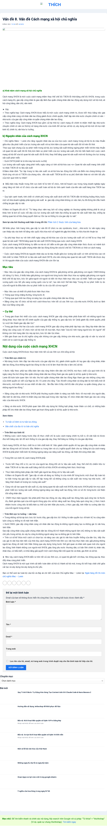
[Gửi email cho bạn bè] (19, 583)
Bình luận (11, 602)
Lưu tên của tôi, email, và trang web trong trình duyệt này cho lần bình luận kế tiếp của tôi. (51, 661)
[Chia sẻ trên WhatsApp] (5, 583)
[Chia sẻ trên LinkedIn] (28, 583)
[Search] (103, 4)
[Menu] (4, 4)
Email (9, 637)
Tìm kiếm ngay (69, 822)
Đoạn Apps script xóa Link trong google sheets (37, 777)
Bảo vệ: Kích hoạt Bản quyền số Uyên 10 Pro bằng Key (39, 721)
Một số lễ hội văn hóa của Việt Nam (32, 749)
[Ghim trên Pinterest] (24, 583)
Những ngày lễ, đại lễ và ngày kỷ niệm (33, 763)
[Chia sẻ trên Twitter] (14, 583)
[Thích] (53, 4)
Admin (21, 24)
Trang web (11, 649)
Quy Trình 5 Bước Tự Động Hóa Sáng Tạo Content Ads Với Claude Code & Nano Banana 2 (54, 692)
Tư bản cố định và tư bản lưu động (21, 422)
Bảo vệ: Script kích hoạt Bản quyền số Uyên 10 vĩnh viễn (40, 735)
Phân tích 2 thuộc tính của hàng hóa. (64, 222)
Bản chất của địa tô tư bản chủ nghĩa (22, 426)
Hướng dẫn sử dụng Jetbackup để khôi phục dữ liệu (39, 706)
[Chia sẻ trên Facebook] (9, 583)
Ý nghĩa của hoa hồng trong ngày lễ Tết (34, 791)
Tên (8, 624)
